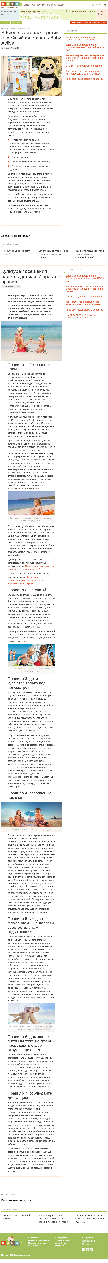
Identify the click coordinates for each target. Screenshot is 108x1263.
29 (28, 19)
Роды (100, 11)
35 (45, 19)
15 (28, 16)
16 (31, 16)
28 (25, 19)
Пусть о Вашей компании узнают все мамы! (88, 22)
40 (60, 19)
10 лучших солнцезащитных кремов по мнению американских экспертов (26, 580)
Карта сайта (88, 1240)
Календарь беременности (33, 11)
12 (54, 14)
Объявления (38, 4)
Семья (26, 4)
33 (39, 19)
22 (48, 16)
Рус (93, 4)
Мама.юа (4, 28)
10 (48, 14)
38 (54, 19)
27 (22, 19)
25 (57, 16)
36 (48, 19)
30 (31, 19)
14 (25, 16)
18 (36, 16)
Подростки (59, 1245)
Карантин (5, 22)
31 (34, 19)
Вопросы (51, 4)
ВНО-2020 (16, 22)
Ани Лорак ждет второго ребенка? (84, 78)
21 (45, 16)
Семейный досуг (23, 28)
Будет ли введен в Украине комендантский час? (81, 316)
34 (42, 19)
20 (42, 16)
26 (60, 16)
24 (54, 16)
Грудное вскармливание (38, 1240)
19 (39, 16)
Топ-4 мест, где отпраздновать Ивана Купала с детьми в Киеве (83, 72)
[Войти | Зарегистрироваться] (105, 4)
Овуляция (5, 14)
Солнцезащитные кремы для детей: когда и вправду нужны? (31, 567)
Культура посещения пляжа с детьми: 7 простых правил (82, 38)
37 (51, 19)
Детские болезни (62, 1240)
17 (34, 16)
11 (51, 14)
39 (57, 19)
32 (36, 19)
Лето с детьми (10, 1194)
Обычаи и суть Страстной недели (84, 65)
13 (22, 16)
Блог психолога (35, 1245)
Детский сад (60, 1243)
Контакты (87, 1244)
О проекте (88, 1237)
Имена (100, 14)
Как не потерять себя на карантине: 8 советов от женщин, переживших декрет (85, 57)
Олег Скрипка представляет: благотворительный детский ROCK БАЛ (85, 47)
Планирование (8, 11)
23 (51, 16)
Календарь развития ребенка (80, 11)
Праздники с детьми (37, 1243)
